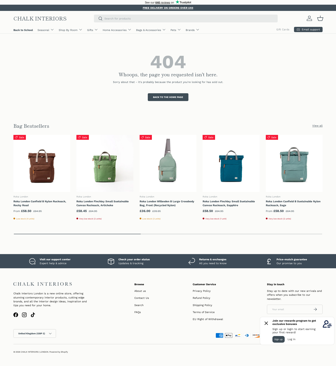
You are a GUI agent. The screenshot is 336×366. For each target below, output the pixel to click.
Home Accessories (115, 30)
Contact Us (141, 297)
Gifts (90, 30)
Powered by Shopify (58, 352)
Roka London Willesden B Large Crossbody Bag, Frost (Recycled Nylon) (167, 203)
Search (139, 305)
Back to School (23, 30)
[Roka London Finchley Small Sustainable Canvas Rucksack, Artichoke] (104, 163)
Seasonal (43, 30)
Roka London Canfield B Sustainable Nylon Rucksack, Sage (293, 203)
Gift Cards (282, 29)
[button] (320, 18)
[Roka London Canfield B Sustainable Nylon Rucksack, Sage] (294, 163)
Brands (190, 30)
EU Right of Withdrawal (208, 319)
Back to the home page (168, 97)
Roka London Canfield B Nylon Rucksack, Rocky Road (39, 203)
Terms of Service (204, 312)
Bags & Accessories (148, 30)
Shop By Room (68, 30)
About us (140, 290)
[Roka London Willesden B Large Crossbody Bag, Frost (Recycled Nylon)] (168, 163)
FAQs (137, 312)
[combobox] (186, 18)
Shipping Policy (202, 305)
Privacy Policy (202, 290)
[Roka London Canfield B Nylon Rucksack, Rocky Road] (41, 163)
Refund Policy (201, 297)
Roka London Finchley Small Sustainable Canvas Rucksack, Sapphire (229, 203)
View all (317, 125)
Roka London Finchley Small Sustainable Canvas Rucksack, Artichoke (102, 203)
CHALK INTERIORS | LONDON (34, 352)
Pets (173, 30)
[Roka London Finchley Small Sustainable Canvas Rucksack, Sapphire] (231, 163)
